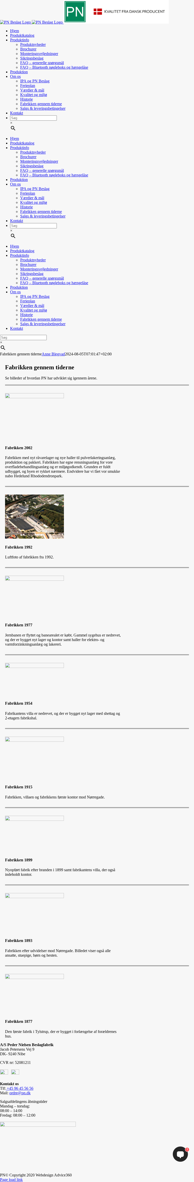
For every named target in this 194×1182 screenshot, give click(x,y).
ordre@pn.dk (20, 1093)
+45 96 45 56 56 (19, 1088)
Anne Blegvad (53, 354)
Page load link (11, 1179)
